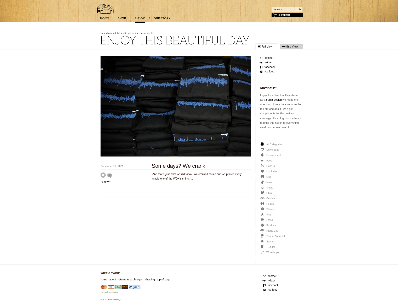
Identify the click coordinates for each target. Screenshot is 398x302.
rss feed (269, 71)
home (104, 279)
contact (269, 57)
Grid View (292, 46)
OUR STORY (162, 19)
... (192, 178)
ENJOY (140, 19)
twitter (268, 62)
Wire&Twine (110, 273)
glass (107, 181)
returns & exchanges (130, 279)
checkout (284, 15)
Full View (266, 46)
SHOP (122, 19)
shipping (150, 279)
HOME (104, 19)
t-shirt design (274, 99)
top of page (163, 279)
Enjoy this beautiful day (105, 9)
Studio (103, 175)
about (112, 279)
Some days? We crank (178, 166)
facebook (270, 66)
